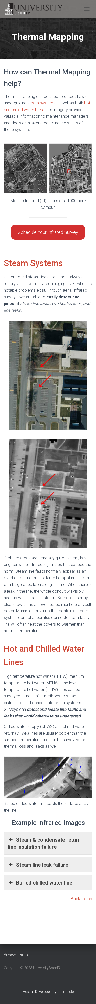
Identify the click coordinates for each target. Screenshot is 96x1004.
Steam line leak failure (42, 865)
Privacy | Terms (16, 954)
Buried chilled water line (44, 883)
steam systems (41, 103)
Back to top (81, 898)
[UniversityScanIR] (37, 9)
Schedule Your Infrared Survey (48, 232)
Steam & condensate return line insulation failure (44, 843)
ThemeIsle (65, 992)
